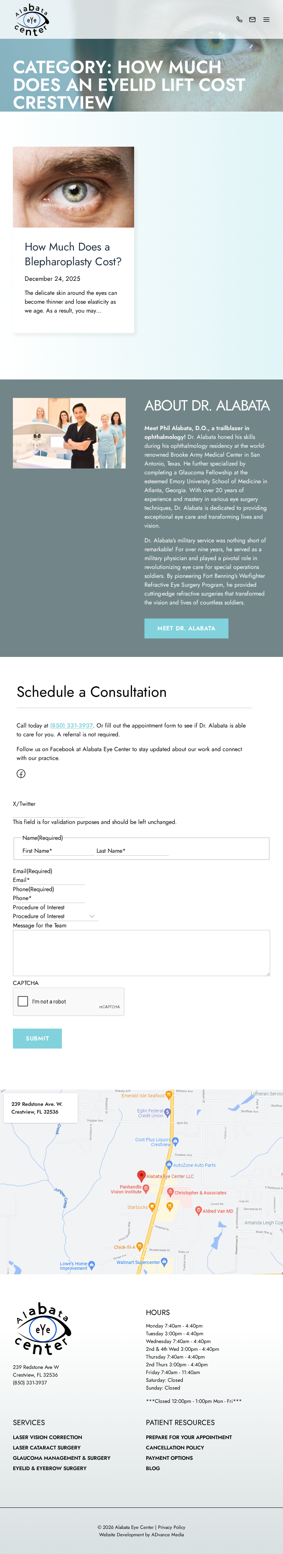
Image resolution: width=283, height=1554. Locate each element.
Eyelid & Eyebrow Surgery (50, 1468)
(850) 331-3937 (30, 1382)
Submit (37, 1038)
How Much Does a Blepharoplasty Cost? (73, 254)
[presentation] (73, 187)
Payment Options (169, 1458)
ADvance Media (167, 1534)
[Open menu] (266, 19)
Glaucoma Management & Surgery (62, 1458)
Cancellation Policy (175, 1447)
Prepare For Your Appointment (189, 1437)
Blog (153, 1468)
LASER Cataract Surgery (47, 1447)
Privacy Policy (171, 1527)
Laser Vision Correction (47, 1437)
